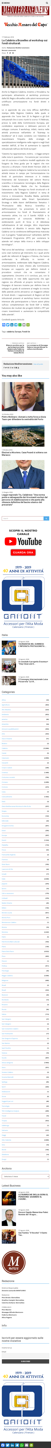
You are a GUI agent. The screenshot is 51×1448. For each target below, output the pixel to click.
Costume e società (8, 777)
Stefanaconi (6, 1092)
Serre (3, 1067)
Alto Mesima (6, 710)
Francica (5, 859)
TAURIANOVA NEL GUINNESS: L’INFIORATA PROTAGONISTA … (32, 645)
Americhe (5, 724)
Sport (4, 1087)
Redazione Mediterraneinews (18, 48)
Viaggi (4, 1135)
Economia (5, 816)
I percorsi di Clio (7, 869)
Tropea (4, 1121)
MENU (7, 3)
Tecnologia (5, 1106)
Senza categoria (7, 1063)
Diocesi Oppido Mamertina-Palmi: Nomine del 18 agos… (33, 1213)
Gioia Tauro (6, 864)
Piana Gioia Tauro (8, 951)
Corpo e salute (7, 768)
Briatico (4, 743)
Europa (18, 332)
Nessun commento (9, 50)
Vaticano (5, 1130)
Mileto (4, 908)
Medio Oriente (7, 903)
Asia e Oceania (7, 739)
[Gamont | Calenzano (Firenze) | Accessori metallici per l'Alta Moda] (23, 596)
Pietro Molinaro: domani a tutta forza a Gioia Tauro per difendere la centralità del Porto (24, 418)
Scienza (4, 1053)
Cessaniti (5, 763)
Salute (4, 1014)
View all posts (38, 364)
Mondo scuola (7, 913)
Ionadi (4, 874)
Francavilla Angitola (8, 855)
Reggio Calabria (7, 975)
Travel (4, 1116)
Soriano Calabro (7, 1072)
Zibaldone (5, 1154)
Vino (3, 1145)
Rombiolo (5, 1000)
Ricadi (4, 985)
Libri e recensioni (8, 893)
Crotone (5, 787)
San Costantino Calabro (10, 1029)
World (4, 1150)
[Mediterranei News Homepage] (14, 1262)
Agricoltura (5, 705)
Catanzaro (5, 758)
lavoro (4, 888)
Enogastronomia (8, 826)
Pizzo (3, 956)
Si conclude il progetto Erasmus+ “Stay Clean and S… (33, 663)
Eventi (4, 840)
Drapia (4, 811)
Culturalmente (7, 797)
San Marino (6, 1043)
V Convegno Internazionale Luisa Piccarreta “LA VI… (33, 680)
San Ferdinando (7, 1034)
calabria (10, 332)
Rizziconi (5, 995)
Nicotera (5, 932)
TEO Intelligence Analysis (10, 1111)
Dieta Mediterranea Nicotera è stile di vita (16, 806)
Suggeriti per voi (7, 1101)
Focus (4, 850)
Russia (4, 1009)
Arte (3, 734)
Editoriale (5, 821)
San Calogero (6, 1019)
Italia (3, 879)
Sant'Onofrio (6, 1048)
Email (4, 1352)
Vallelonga (5, 1125)
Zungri (4, 1159)
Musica (4, 927)
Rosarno (5, 1005)
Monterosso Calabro (9, 922)
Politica (4, 966)
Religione (5, 980)
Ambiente (5, 714)
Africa (4, 700)
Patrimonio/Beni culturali (10, 942)
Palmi (4, 937)
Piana (4, 946)
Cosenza (5, 772)
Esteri (4, 830)
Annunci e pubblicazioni (10, 729)
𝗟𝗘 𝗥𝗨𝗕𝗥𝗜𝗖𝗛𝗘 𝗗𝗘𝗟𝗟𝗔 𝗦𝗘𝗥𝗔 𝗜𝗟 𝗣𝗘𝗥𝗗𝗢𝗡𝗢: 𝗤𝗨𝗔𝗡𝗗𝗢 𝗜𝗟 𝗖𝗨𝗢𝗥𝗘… (33, 1196)
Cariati (4, 753)
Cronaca (5, 782)
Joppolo (4, 884)
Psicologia (5, 971)
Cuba (3, 792)
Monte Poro (6, 917)
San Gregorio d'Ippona (10, 1038)
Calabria (4, 748)
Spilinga (4, 1082)
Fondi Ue (26, 332)
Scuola (4, 1058)
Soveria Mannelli (7, 1077)
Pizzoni (4, 961)
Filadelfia (5, 845)
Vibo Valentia (6, 1140)
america (4, 719)
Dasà (3, 801)
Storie (4, 1096)
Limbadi (4, 898)
